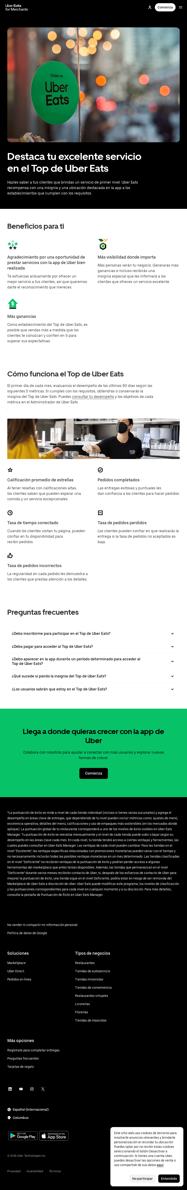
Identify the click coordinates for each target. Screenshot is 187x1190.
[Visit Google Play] (22, 1136)
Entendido (169, 1178)
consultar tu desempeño (93, 396)
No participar (142, 1178)
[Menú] (181, 7)
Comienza (165, 7)
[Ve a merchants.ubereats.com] (16, 7)
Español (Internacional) (31, 1109)
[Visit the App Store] (53, 1136)
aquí (160, 1165)
